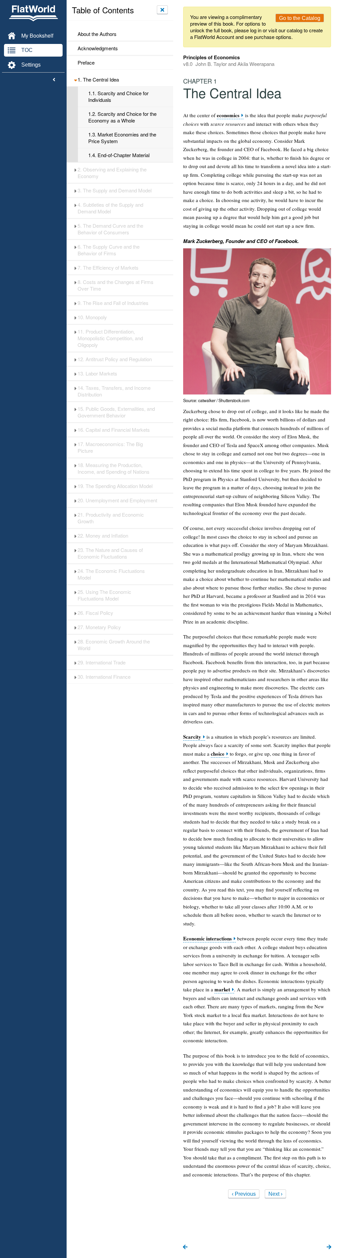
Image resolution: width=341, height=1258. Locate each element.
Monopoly (92, 317)
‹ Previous (244, 1194)
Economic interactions (207, 938)
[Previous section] (185, 1247)
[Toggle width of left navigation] (54, 80)
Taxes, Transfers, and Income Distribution (114, 391)
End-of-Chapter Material (119, 155)
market (222, 989)
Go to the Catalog (299, 18)
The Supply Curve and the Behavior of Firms (109, 250)
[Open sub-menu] (75, 79)
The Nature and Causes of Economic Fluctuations (110, 553)
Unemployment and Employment (117, 500)
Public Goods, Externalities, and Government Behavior (116, 412)
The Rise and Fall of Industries (113, 303)
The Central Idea (98, 79)
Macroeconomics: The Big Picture (110, 447)
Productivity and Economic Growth (111, 518)
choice (217, 754)
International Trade (102, 662)
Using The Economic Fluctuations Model (104, 595)
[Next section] (329, 1247)
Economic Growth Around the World (114, 644)
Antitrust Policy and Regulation (115, 359)
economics (228, 115)
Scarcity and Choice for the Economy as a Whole (122, 117)
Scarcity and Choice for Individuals (118, 96)
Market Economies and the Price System (122, 137)
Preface (86, 62)
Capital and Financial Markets (114, 429)
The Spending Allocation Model (115, 486)
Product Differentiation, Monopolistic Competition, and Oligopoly (110, 338)
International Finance (104, 676)
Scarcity (192, 737)
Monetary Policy (99, 627)
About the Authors (97, 34)
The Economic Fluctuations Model (111, 574)
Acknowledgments (98, 48)
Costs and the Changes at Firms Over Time (116, 285)
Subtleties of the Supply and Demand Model (110, 208)
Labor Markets (97, 373)
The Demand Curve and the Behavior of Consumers (110, 229)
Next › (275, 1194)
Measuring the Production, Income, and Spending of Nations (114, 468)
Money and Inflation (103, 535)
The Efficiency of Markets (108, 267)
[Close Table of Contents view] (162, 9)
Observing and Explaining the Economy (112, 172)
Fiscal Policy (95, 613)
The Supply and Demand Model (115, 190)
